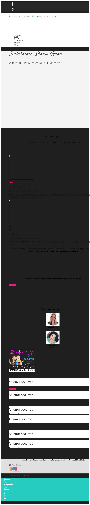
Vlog (16, 37)
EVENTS (16, 38)
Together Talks (19, 40)
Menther (17, 42)
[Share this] (9, 182)
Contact (17, 46)
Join (15, 44)
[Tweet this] (10, 182)
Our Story (18, 35)
